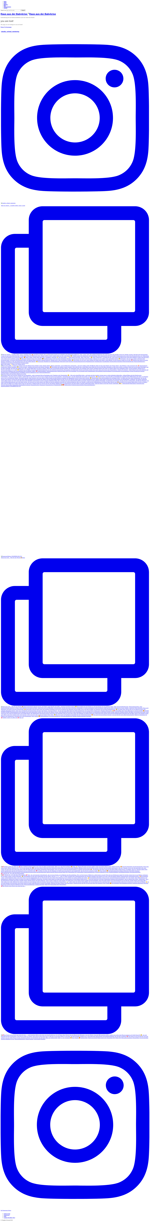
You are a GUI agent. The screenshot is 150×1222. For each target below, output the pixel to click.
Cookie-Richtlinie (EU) (9, 1217)
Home (5, 1)
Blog (5, 5)
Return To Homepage (6, 27)
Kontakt (5, 8)
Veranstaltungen (7, 6)
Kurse (5, 3)
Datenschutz (7, 1213)
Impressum (7, 1215)
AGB (5, 1216)
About (5, 2)
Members (6, 4)
